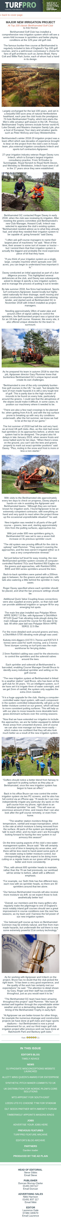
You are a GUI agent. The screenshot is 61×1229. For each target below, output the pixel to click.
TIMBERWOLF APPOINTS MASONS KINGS (30, 1114)
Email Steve (30, 1175)
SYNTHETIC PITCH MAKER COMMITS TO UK (30, 1083)
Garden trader (30, 1150)
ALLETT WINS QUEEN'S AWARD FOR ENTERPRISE (30, 1077)
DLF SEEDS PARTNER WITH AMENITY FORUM (31, 1109)
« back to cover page (11, 14)
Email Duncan (30, 1188)
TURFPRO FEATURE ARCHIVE (30, 1134)
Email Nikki (30, 1202)
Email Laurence (30, 1215)
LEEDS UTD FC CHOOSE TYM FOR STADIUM (30, 1103)
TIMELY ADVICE (30, 1058)
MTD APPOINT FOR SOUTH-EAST (30, 1097)
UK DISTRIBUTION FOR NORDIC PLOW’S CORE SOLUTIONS (30, 1090)
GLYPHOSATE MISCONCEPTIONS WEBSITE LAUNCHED (30, 1070)
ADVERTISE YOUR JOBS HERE (30, 1124)
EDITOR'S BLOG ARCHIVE (30, 1140)
